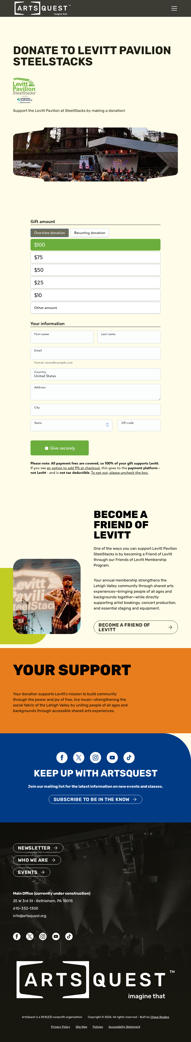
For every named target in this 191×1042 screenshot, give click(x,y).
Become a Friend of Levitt (124, 627)
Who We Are (33, 860)
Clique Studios (159, 1017)
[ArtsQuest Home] (42, 8)
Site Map (81, 1026)
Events (28, 872)
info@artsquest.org (29, 916)
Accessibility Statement (124, 1026)
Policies (98, 1026)
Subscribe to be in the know (92, 799)
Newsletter (34, 848)
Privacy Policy (60, 1026)
